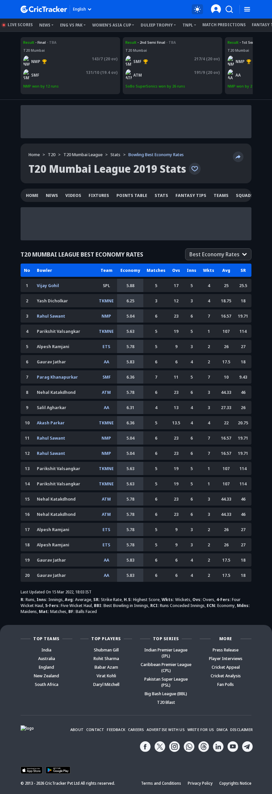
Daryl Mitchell (106, 684)
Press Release (225, 650)
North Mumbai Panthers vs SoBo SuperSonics (63, 42)
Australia (46, 658)
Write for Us (200, 729)
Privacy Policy (200, 783)
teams (221, 195)
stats (115, 154)
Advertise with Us (165, 729)
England (46, 667)
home (32, 195)
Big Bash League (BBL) (166, 694)
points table (131, 195)
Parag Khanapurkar (57, 377)
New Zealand (46, 676)
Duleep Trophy (157, 25)
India (46, 650)
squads (244, 195)
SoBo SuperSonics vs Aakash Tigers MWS (161, 42)
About (77, 729)
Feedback (116, 729)
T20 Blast (166, 702)
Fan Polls (225, 684)
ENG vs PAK (71, 25)
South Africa (46, 684)
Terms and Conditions (161, 783)
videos (73, 195)
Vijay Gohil (48, 285)
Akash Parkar (51, 423)
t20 (51, 154)
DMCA (222, 729)
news (52, 195)
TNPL (187, 25)
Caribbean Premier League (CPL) (166, 667)
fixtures (99, 195)
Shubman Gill (106, 650)
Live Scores (20, 25)
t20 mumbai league (82, 154)
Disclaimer (241, 729)
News (44, 25)
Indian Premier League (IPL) (165, 653)
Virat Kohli (106, 676)
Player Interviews (225, 658)
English (79, 9)
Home (34, 154)
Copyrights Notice (235, 783)
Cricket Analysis (226, 676)
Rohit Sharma (106, 658)
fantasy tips (190, 195)
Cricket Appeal (226, 667)
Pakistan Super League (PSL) (166, 682)
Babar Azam (106, 667)
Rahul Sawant (51, 316)
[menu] (247, 9)
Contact (95, 729)
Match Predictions (224, 25)
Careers (136, 729)
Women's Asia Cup (111, 25)
